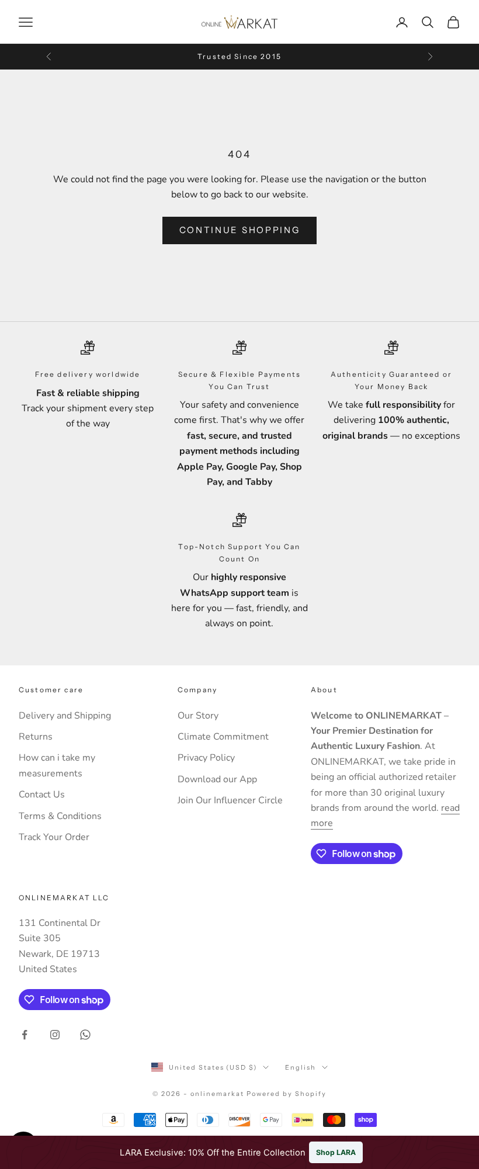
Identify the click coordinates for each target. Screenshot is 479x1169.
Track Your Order (54, 837)
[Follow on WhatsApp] (85, 1034)
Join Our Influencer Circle (230, 800)
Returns (36, 736)
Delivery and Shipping (65, 715)
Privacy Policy (206, 757)
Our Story (198, 715)
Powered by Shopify (287, 1094)
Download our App (217, 779)
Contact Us (42, 794)
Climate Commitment (223, 736)
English (300, 1067)
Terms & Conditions (60, 816)
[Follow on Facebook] (24, 1034)
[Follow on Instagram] (55, 1034)
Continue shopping (239, 229)
